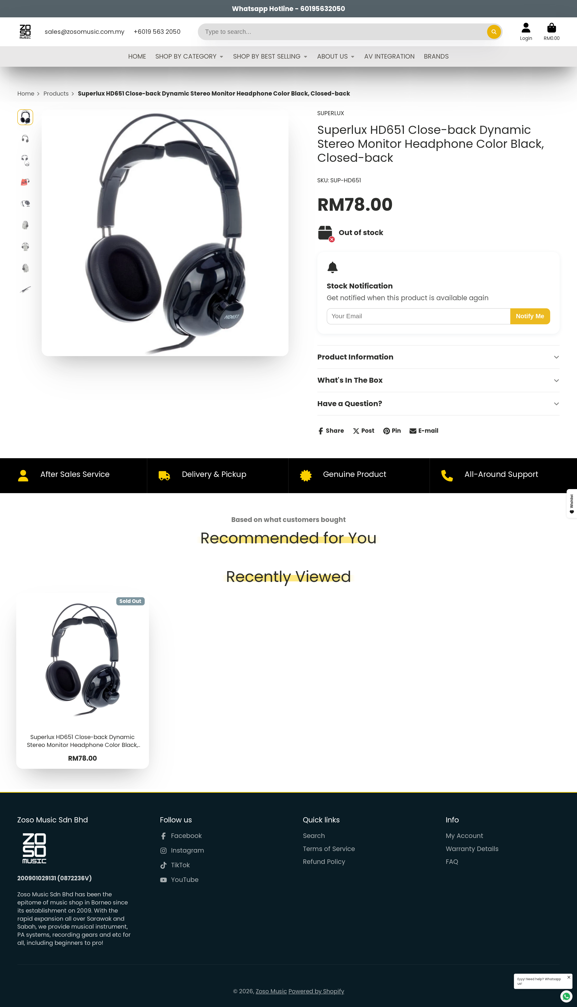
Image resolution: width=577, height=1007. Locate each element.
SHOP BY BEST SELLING (266, 56)
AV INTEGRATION (389, 56)
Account (526, 32)
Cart (552, 32)
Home (25, 94)
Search (314, 835)
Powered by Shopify (316, 991)
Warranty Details (472, 849)
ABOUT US (332, 56)
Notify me (530, 316)
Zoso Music (271, 991)
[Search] (494, 32)
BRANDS (436, 56)
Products (56, 94)
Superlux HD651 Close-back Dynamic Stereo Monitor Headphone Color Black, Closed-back (82, 681)
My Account (464, 835)
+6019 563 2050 (157, 31)
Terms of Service (329, 849)
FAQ (452, 861)
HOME (137, 56)
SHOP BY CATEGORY (186, 56)
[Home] (25, 31)
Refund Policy (324, 861)
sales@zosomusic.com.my (84, 31)
